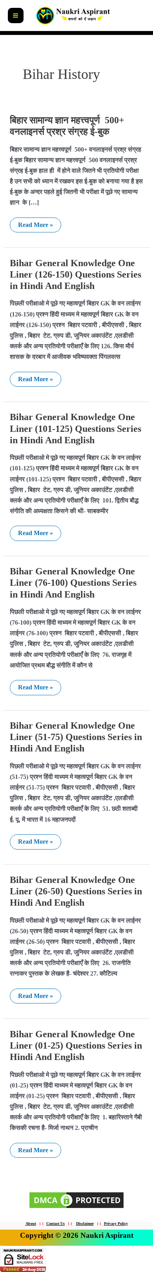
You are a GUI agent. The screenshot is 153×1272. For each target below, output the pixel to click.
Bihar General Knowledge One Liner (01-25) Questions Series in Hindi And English (76, 1045)
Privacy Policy (116, 1223)
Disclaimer (85, 1223)
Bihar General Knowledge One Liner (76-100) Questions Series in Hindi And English (73, 582)
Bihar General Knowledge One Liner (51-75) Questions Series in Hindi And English (76, 736)
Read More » (35, 222)
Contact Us (55, 1223)
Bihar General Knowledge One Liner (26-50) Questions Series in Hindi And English (76, 891)
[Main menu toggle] (16, 16)
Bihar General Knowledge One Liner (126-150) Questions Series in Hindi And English (75, 274)
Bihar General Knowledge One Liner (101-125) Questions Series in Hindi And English (75, 428)
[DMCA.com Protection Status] (76, 1199)
